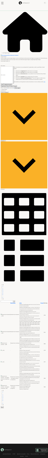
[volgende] (3, 298)
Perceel (42, 303)
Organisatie (3, 86)
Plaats (11, 86)
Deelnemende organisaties (44, 450)
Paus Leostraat (11, 87)
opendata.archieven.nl (7, 454)
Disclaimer (22, 456)
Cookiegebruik (42, 454)
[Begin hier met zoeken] (25, 31)
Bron (8, 86)
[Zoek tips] (13, 74)
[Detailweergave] (24, 260)
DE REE (14, 454)
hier (44, 81)
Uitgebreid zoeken (8, 84)
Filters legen (17, 87)
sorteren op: (3, 90)
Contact (26, 456)
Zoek (2, 84)
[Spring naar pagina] (14, 301)
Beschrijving (12, 303)
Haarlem (5, 87)
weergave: (3, 189)
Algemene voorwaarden (21, 454)
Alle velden (3, 65)
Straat (15, 86)
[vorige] (3, 284)
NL (44, 2)
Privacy (28, 454)
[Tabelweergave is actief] (24, 213)
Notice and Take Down (35, 454)
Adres (20, 303)
